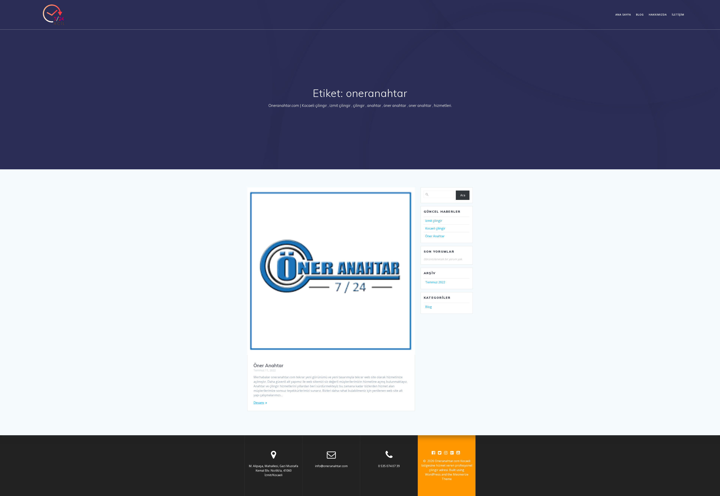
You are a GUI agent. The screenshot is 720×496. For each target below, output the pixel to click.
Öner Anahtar (269, 365)
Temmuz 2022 (435, 282)
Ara (462, 195)
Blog (640, 14)
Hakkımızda (658, 14)
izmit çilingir (433, 221)
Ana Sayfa (623, 14)
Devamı (259, 403)
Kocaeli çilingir (435, 228)
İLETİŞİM (678, 14)
